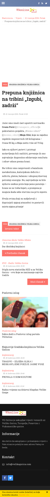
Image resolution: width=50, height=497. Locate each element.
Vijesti (19, 18)
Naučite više (24, 495)
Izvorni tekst (12, 228)
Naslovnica (7, 18)
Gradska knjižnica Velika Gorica (24, 84)
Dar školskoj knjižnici (13, 246)
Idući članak (37, 281)
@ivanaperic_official (27, 127)
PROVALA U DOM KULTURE (17, 377)
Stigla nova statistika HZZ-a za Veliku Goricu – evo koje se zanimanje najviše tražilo (22, 272)
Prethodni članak (15, 253)
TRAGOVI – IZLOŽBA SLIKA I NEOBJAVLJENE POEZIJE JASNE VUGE (23, 363)
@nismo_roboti (11, 135)
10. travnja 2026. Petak (35, 18)
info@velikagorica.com (18, 464)
